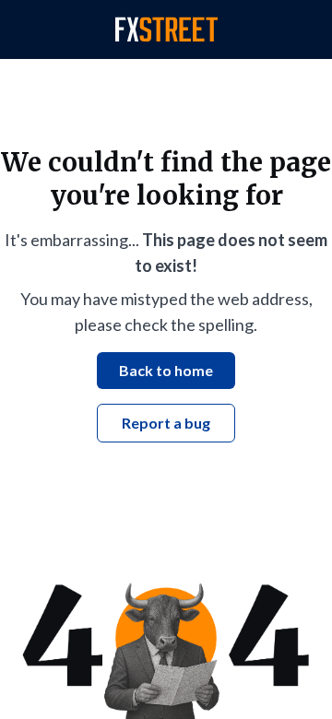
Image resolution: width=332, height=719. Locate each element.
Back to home (166, 370)
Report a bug (166, 422)
